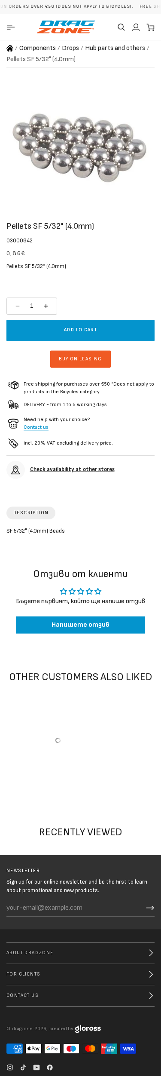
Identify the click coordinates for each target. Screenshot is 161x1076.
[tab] (30, 513)
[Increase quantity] (47, 306)
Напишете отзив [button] (80, 625)
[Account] (135, 27)
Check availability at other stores (72, 469)
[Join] (150, 908)
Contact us (36, 427)
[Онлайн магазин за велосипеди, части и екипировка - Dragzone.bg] (9, 48)
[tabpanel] (80, 533)
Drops (70, 48)
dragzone (22, 1029)
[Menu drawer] (12, 27)
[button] (121, 27)
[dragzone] (66, 27)
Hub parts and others (115, 48)
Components (37, 48)
